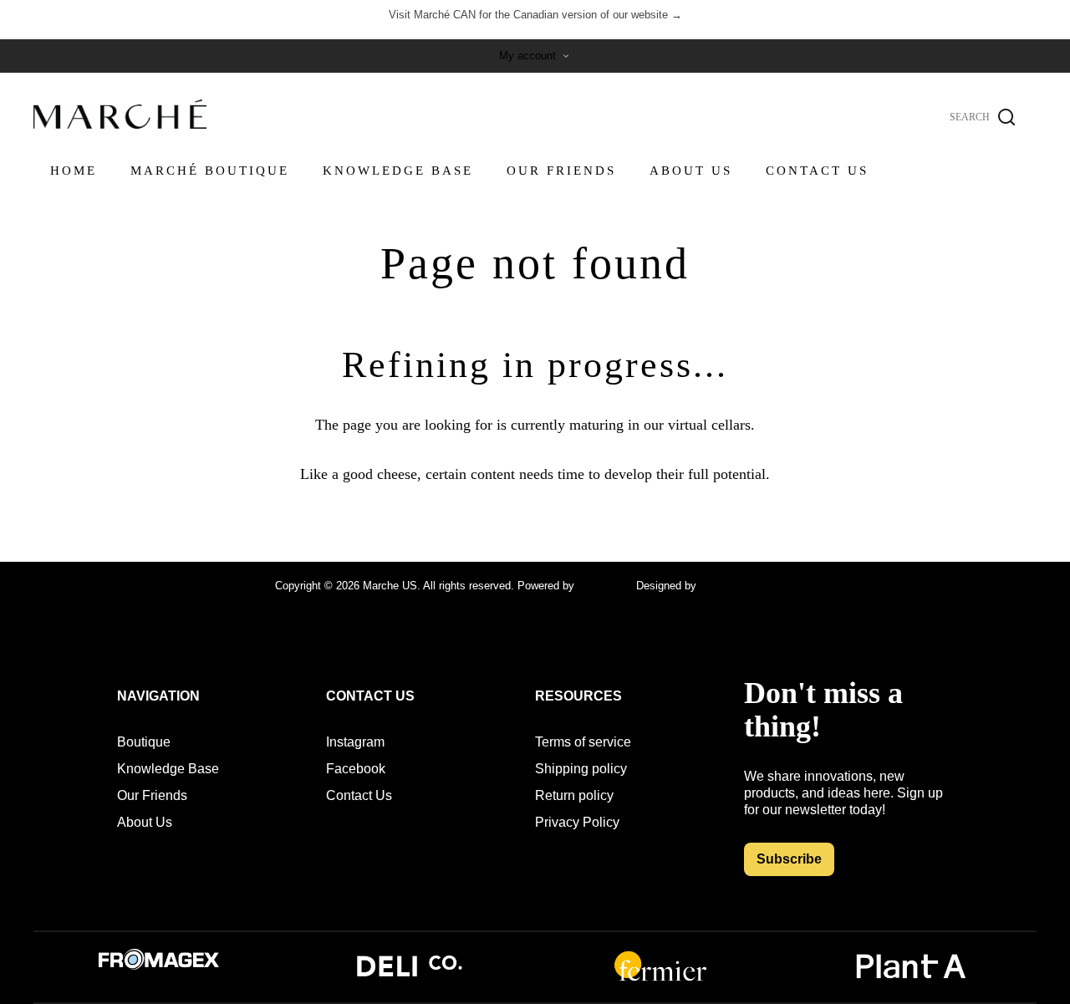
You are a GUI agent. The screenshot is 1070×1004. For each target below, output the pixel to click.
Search (1006, 117)
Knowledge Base (168, 769)
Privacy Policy (577, 822)
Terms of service (583, 742)
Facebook (355, 769)
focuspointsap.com (746, 585)
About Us (144, 822)
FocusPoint (605, 585)
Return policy (574, 795)
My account (527, 55)
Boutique (144, 742)
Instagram (355, 742)
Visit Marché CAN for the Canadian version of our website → (535, 14)
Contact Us (359, 795)
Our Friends (152, 795)
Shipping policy (581, 769)
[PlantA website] (911, 979)
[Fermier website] (660, 979)
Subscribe (789, 859)
